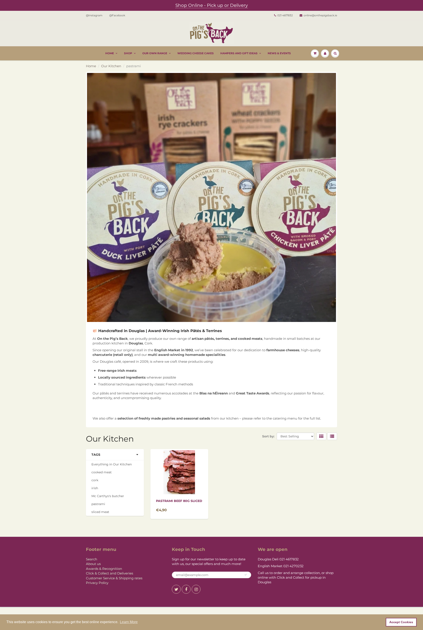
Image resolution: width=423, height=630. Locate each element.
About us (93, 564)
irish (94, 488)
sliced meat (100, 512)
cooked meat (101, 472)
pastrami (98, 504)
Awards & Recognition (104, 569)
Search (91, 559)
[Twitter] (176, 589)
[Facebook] (186, 589)
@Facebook (117, 15)
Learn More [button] (129, 622)
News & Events (279, 53)
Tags (95, 455)
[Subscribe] (245, 574)
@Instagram (94, 15)
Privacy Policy (97, 583)
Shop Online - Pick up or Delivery (211, 5)
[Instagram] (196, 589)
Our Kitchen (111, 66)
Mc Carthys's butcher (107, 496)
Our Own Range (154, 53)
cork (94, 480)
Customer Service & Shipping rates (114, 578)
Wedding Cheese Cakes (195, 53)
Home (109, 53)
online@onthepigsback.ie (320, 15)
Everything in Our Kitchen (111, 464)
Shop (128, 53)
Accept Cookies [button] (401, 622)
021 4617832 (285, 15)
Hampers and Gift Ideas (239, 53)
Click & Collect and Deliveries (109, 573)
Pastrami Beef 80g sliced (179, 501)
